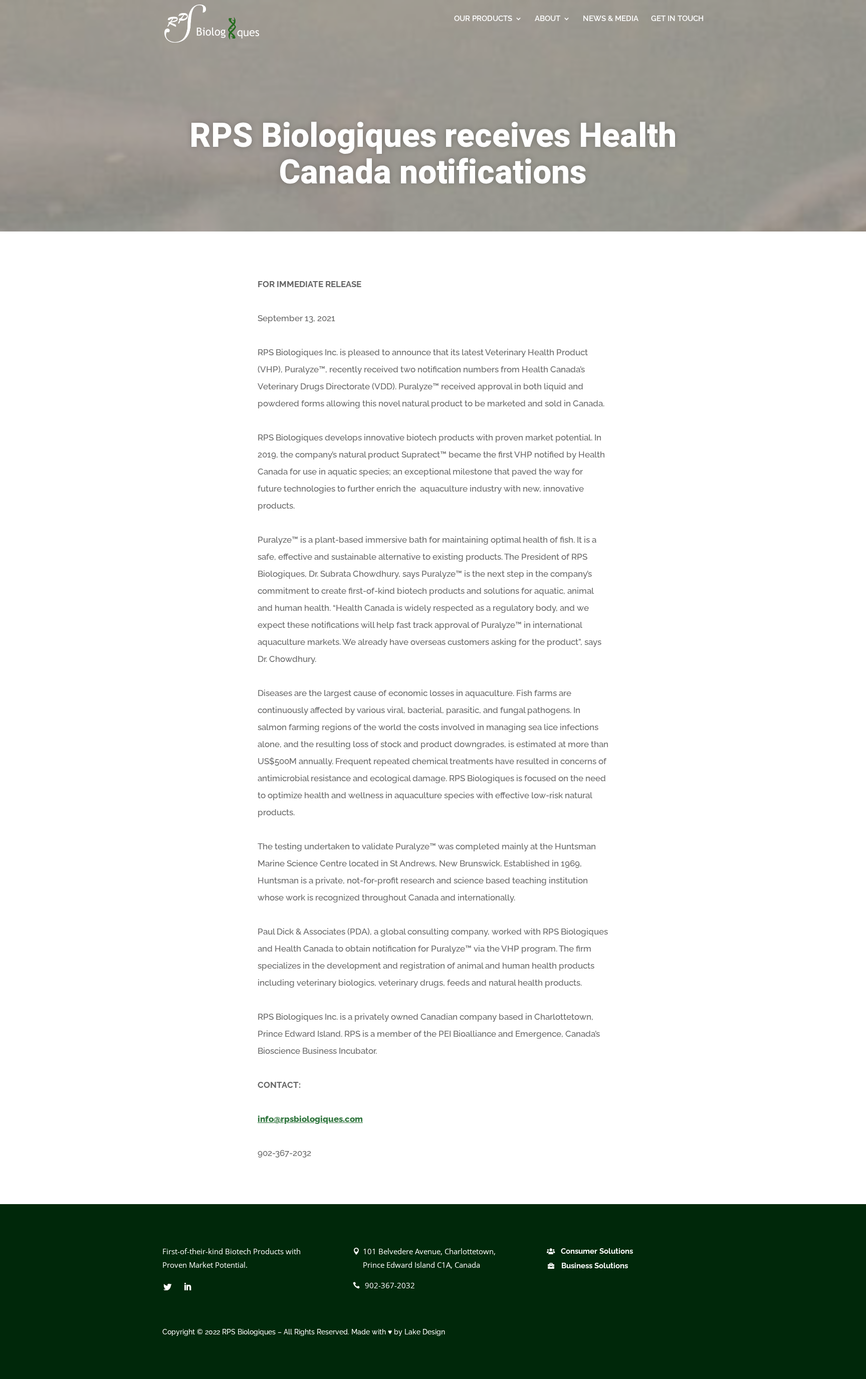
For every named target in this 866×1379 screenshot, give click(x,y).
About (547, 19)
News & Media (610, 19)
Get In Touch (677, 19)
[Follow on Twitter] (167, 1287)
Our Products (483, 19)
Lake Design (424, 1332)
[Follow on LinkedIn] (187, 1287)
